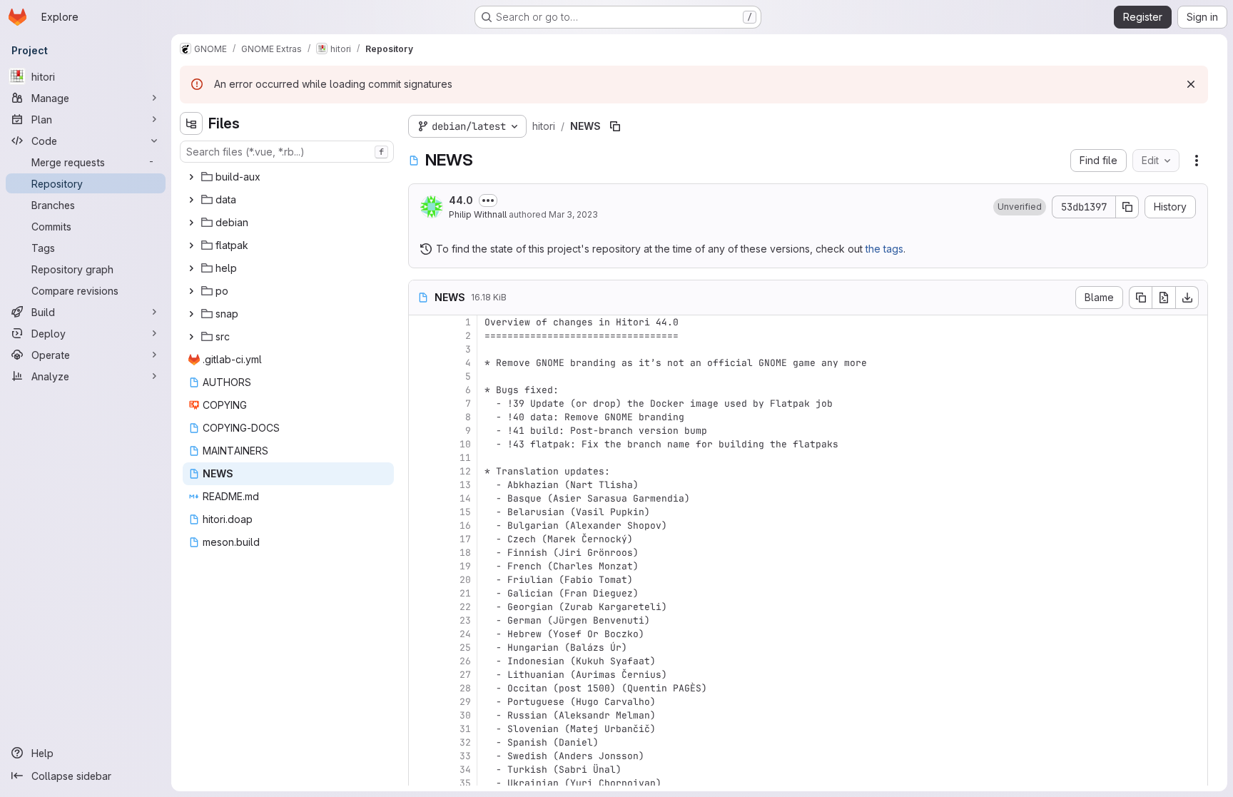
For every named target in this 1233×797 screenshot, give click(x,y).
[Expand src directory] (191, 336)
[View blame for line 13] (421, 485)
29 (465, 702)
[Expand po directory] (191, 291)
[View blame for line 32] (421, 742)
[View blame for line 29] (421, 702)
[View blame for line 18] (421, 552)
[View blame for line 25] (421, 647)
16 (465, 525)
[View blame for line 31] (421, 729)
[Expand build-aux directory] (191, 177)
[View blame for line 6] (421, 390)
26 (465, 661)
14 (465, 498)
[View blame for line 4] (421, 363)
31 (465, 729)
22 (465, 607)
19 (465, 566)
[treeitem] (288, 177)
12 (465, 471)
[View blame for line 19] (421, 566)
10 (465, 444)
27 (465, 675)
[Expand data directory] (191, 199)
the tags (884, 249)
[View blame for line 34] (421, 769)
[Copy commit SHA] (1127, 207)
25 (465, 647)
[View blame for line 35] (421, 783)
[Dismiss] (1190, 84)
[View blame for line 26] (421, 661)
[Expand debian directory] (191, 222)
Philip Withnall (478, 214)
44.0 (461, 200)
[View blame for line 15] (421, 512)
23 (465, 620)
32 (465, 742)
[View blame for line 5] (421, 376)
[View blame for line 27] (421, 674)
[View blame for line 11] (421, 458)
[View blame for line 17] (421, 539)
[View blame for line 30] (421, 715)
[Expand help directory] (191, 268)
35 (465, 783)
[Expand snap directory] (191, 314)
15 (465, 512)
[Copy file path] (615, 126)
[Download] (1187, 297)
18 (465, 553)
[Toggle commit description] (488, 200)
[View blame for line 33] (421, 756)
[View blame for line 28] (421, 688)
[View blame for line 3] (421, 349)
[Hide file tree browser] (191, 123)
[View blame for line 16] (421, 525)
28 (465, 688)
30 (465, 715)
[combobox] (287, 152)
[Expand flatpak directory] (191, 245)
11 (465, 458)
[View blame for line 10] (421, 444)
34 (465, 769)
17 (465, 539)
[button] (1019, 206)
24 (465, 634)
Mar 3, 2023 (573, 214)
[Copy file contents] (1140, 297)
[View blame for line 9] (421, 430)
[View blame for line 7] (421, 403)
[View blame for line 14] (421, 498)
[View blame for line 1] (421, 322)
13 (465, 485)
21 (465, 593)
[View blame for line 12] (421, 471)
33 (465, 756)
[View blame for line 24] (421, 634)
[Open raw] (1163, 297)
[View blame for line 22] (421, 607)
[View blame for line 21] (421, 593)
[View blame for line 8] (421, 417)
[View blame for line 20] (421, 580)
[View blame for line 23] (421, 620)
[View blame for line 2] (421, 335)
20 (465, 580)
